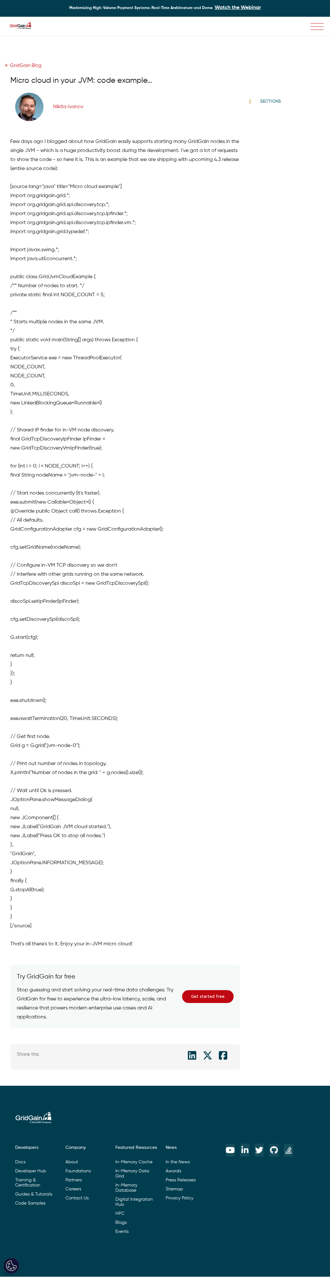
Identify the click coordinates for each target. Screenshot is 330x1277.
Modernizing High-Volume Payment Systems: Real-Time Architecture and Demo (165, 7)
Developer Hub (30, 1171)
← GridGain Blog (23, 65)
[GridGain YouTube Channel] (230, 1150)
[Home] (24, 26)
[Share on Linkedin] (192, 1055)
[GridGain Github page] (273, 1150)
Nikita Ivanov (68, 106)
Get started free (208, 996)
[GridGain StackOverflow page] (288, 1150)
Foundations (78, 1171)
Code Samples (30, 1203)
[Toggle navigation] (317, 26)
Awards (173, 1171)
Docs (20, 1162)
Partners (73, 1180)
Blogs (121, 1222)
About (71, 1162)
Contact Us (77, 1198)
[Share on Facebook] (223, 1055)
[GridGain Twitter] (259, 1150)
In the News (178, 1162)
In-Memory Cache (133, 1162)
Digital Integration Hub (134, 1202)
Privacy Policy (179, 1198)
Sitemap (174, 1189)
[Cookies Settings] (11, 1266)
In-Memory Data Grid (132, 1173)
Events (122, 1231)
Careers (73, 1189)
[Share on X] (207, 1055)
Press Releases (181, 1180)
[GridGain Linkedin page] (244, 1150)
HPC (119, 1213)
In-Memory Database (126, 1188)
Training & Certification (27, 1182)
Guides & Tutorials (33, 1194)
